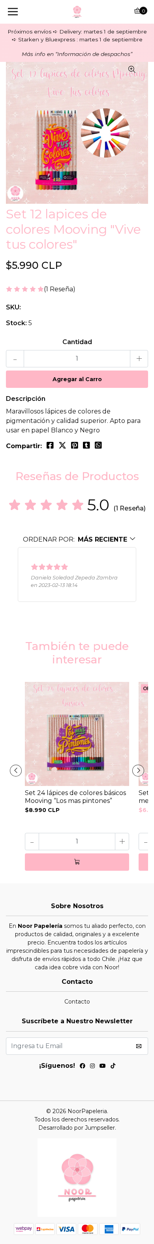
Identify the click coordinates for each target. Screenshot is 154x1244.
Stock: (16, 323)
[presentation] (16, 771)
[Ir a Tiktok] (113, 1067)
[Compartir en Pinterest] (74, 445)
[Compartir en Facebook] (50, 445)
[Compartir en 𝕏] (62, 445)
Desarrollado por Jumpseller (76, 1127)
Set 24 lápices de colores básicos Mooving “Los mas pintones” (75, 796)
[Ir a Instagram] (92, 1067)
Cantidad (77, 342)
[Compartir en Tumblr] (86, 445)
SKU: (13, 307)
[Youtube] (103, 1067)
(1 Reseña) (59, 289)
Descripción (25, 398)
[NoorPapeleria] (77, 12)
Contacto (77, 1001)
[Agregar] (77, 862)
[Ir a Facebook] (82, 1067)
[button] (79, 539)
